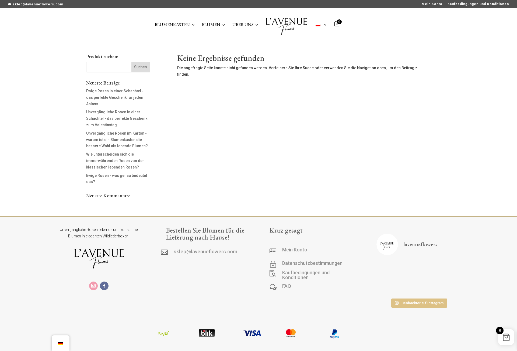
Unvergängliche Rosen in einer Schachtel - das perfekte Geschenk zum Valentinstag (116, 118)
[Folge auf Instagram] (93, 286)
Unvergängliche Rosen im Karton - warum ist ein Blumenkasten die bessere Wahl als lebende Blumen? (117, 139)
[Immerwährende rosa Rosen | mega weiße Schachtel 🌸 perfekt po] (418, 269)
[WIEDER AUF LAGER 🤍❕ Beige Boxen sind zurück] (389, 269)
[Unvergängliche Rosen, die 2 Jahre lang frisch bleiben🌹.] (448, 286)
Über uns (242, 25)
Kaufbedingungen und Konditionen (478, 4)
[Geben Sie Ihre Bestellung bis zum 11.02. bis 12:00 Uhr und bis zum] (418, 286)
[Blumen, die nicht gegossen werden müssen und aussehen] (448, 269)
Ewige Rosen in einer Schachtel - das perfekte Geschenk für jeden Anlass (115, 97)
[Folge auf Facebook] (104, 286)
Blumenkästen (172, 25)
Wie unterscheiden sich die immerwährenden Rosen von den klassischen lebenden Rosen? (115, 160)
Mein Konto (432, 4)
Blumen (211, 25)
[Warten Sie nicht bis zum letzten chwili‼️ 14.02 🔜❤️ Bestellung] (389, 286)
